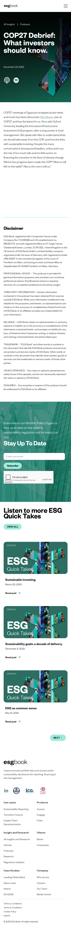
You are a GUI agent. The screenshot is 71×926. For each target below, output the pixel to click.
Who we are (43, 877)
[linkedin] (6, 790)
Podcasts (9, 850)
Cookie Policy (10, 911)
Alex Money (46, 117)
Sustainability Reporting (16, 809)
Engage (41, 814)
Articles (8, 845)
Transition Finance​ (13, 814)
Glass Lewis (10, 883)
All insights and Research (17, 839)
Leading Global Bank (14, 877)
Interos (7, 888)
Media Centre (44, 894)
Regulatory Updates (14, 862)
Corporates (43, 845)
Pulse (40, 820)
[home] (22, 6)
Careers (41, 883)
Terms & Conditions (13, 903)
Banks (40, 839)
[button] (65, 6)
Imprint (7, 915)
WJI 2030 (9, 894)
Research (9, 856)
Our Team (42, 888)
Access (41, 809)
